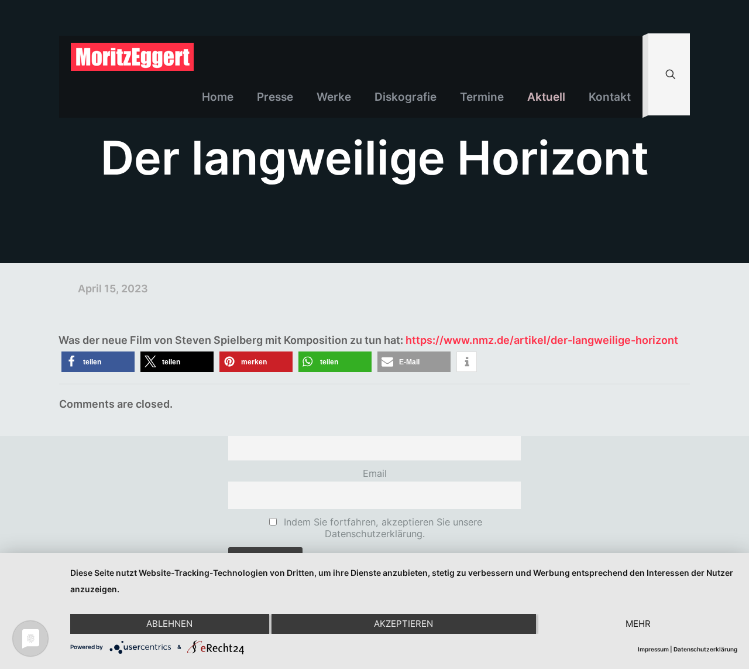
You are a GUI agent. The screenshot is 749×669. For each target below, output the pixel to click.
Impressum (653, 649)
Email (375, 473)
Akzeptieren (403, 623)
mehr (638, 623)
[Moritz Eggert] (132, 56)
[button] (98, 361)
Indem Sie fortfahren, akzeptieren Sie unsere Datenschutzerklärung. (381, 528)
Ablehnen (169, 623)
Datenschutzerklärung (705, 649)
